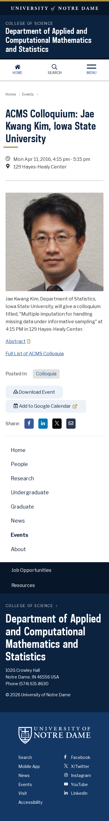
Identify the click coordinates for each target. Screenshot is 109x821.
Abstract (16, 341)
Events (28, 94)
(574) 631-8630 (34, 683)
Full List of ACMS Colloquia (35, 353)
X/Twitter (79, 766)
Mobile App (29, 766)
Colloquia (46, 374)
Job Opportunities (31, 570)
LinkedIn (78, 793)
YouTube (79, 784)
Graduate (22, 507)
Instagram (80, 775)
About (18, 549)
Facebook (80, 757)
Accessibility (30, 802)
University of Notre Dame (54, 8)
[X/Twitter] (57, 424)
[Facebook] (29, 424)
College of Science (29, 606)
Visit (22, 793)
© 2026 (13, 694)
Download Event (36, 392)
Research (22, 478)
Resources (23, 585)
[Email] (71, 424)
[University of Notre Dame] (54, 735)
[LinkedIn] (43, 424)
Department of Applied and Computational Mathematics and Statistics (49, 40)
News (18, 521)
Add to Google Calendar (44, 406)
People (19, 464)
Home (17, 73)
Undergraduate (30, 492)
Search (55, 73)
